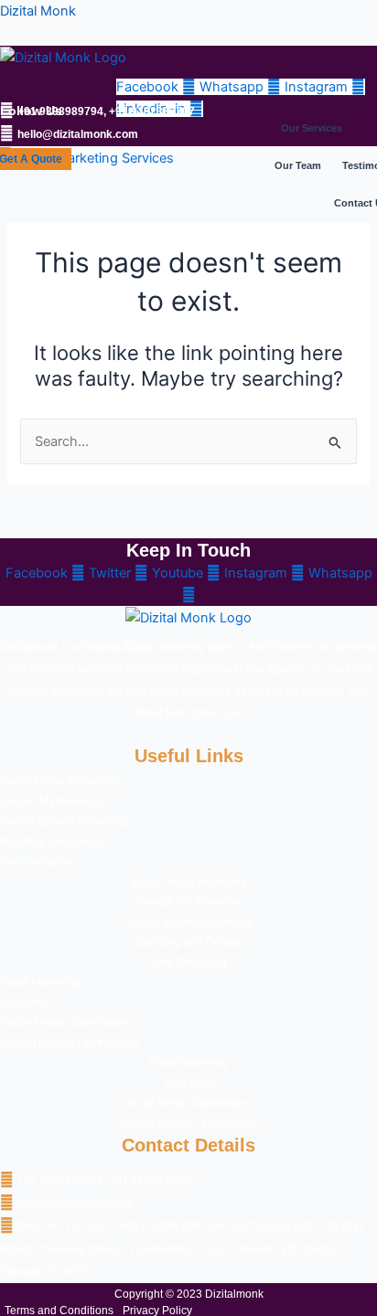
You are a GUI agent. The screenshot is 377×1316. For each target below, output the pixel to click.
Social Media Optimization (65, 1022)
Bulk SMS (24, 1002)
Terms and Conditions (59, 1310)
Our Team (298, 165)
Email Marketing (40, 982)
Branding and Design (53, 841)
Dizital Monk (38, 11)
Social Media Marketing (58, 781)
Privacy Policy (157, 1310)
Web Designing (38, 861)
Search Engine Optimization (69, 1042)
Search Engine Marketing (63, 821)
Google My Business (51, 801)
